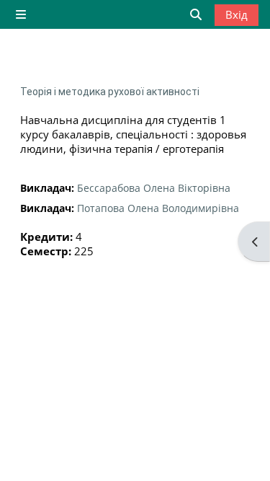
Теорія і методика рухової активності (109, 91)
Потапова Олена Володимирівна (158, 208)
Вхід (236, 14)
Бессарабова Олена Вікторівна (153, 188)
